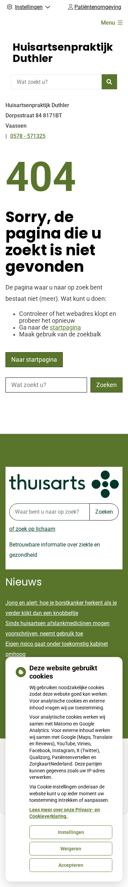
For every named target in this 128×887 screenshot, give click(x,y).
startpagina (65, 327)
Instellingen (71, 832)
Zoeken (104, 512)
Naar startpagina (34, 359)
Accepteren (70, 865)
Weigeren (70, 848)
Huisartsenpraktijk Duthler (63, 53)
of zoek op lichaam (32, 529)
